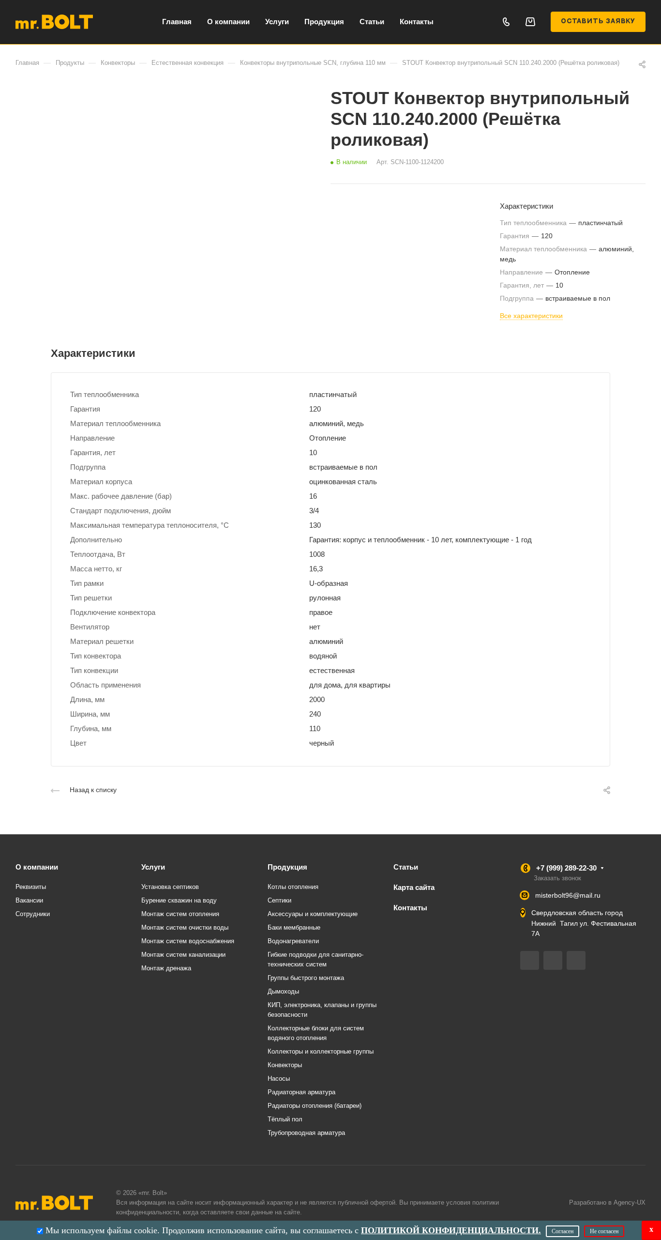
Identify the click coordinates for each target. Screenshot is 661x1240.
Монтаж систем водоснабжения (187, 941)
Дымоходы (283, 991)
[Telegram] (529, 960)
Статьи (405, 867)
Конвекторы (285, 1065)
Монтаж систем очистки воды (184, 927)
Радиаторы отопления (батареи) (314, 1105)
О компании (36, 867)
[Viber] (552, 960)
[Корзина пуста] (530, 21)
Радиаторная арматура (301, 1092)
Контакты (410, 907)
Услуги (153, 867)
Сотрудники (32, 914)
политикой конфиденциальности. (451, 1230)
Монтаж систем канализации (183, 954)
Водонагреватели (293, 941)
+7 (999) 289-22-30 (566, 868)
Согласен (562, 1231)
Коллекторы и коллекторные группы (321, 1051)
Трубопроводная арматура (306, 1132)
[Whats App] (576, 960)
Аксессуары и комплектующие (313, 914)
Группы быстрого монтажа (306, 977)
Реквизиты (30, 886)
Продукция (287, 867)
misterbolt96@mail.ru (568, 895)
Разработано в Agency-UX (607, 1202)
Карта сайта (414, 887)
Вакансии (29, 900)
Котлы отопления (293, 886)
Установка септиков (170, 886)
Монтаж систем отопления (180, 914)
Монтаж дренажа (166, 968)
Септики (279, 900)
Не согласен (604, 1231)
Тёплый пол (285, 1119)
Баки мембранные (294, 927)
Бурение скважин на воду (179, 900)
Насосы (279, 1078)
